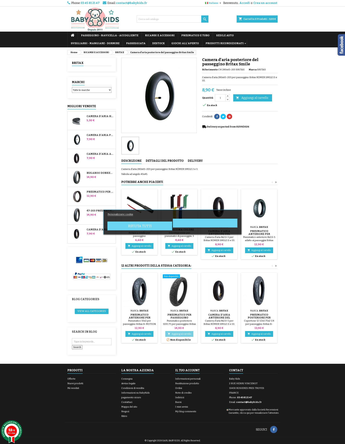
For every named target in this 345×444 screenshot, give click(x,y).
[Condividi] (217, 116)
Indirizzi (179, 397)
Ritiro (124, 416)
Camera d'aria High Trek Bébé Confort (100, 116)
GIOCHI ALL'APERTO (185, 43)
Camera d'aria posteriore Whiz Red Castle (100, 229)
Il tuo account (187, 370)
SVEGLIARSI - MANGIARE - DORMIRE (95, 43)
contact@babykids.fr (131, 3)
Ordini (178, 388)
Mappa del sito (129, 406)
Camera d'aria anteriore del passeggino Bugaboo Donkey (100, 154)
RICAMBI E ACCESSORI (160, 35)
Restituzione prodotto (187, 383)
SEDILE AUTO (225, 35)
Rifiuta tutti (140, 226)
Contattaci (126, 402)
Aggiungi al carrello (252, 97)
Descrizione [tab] (131, 160)
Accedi (244, 3)
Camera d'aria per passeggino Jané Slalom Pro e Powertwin (100, 135)
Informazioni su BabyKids (135, 392)
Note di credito (183, 392)
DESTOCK (158, 43)
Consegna (126, 378)
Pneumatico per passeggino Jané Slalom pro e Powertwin (100, 191)
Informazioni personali (188, 378)
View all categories (91, 311)
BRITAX (78, 63)
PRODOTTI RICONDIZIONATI (225, 43)
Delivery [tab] (195, 160)
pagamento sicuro (131, 397)
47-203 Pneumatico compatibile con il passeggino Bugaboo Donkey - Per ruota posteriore (100, 210)
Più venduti (73, 388)
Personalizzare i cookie (120, 214)
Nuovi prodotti (75, 383)
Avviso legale (128, 383)
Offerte (71, 378)
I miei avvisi (181, 406)
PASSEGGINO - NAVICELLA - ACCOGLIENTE (109, 35)
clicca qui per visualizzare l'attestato (259, 413)
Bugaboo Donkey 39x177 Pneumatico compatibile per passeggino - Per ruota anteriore (100, 173)
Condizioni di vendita (132, 388)
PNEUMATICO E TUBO (195, 35)
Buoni (178, 402)
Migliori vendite (81, 106)
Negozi (125, 411)
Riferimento (210, 69)
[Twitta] (223, 116)
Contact (236, 370)
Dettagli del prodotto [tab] (165, 160)
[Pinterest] (229, 116)
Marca (253, 69)
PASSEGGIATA (136, 43)
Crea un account (265, 3)
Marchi (78, 82)
